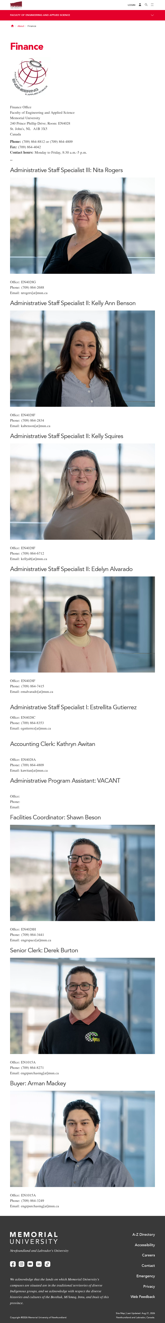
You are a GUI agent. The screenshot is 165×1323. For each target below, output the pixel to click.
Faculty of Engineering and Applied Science (40, 15)
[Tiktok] (47, 1264)
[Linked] (39, 1264)
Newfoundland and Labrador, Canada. (135, 1317)
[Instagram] (21, 1264)
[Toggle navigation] (152, 5)
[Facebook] (13, 1264)
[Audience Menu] (140, 5)
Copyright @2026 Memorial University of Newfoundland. (38, 1317)
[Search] (146, 5)
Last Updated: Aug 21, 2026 (141, 1313)
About (21, 26)
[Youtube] (30, 1264)
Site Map (120, 1313)
